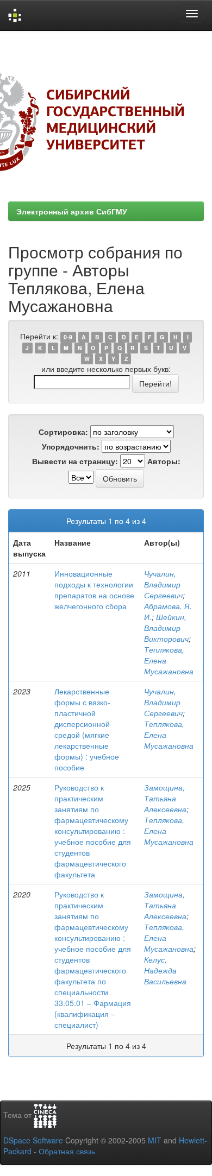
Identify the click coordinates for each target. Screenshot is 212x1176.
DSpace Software (33, 1140)
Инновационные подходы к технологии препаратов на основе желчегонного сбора (94, 589)
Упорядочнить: (70, 446)
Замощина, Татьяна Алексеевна (165, 798)
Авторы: (163, 461)
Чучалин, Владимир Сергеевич (163, 584)
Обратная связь (67, 1151)
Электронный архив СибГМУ (71, 211)
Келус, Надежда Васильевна (165, 970)
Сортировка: (63, 431)
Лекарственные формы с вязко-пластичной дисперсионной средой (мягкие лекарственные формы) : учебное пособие (86, 729)
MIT (154, 1140)
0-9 (68, 337)
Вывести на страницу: (75, 461)
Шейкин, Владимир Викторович (166, 627)
